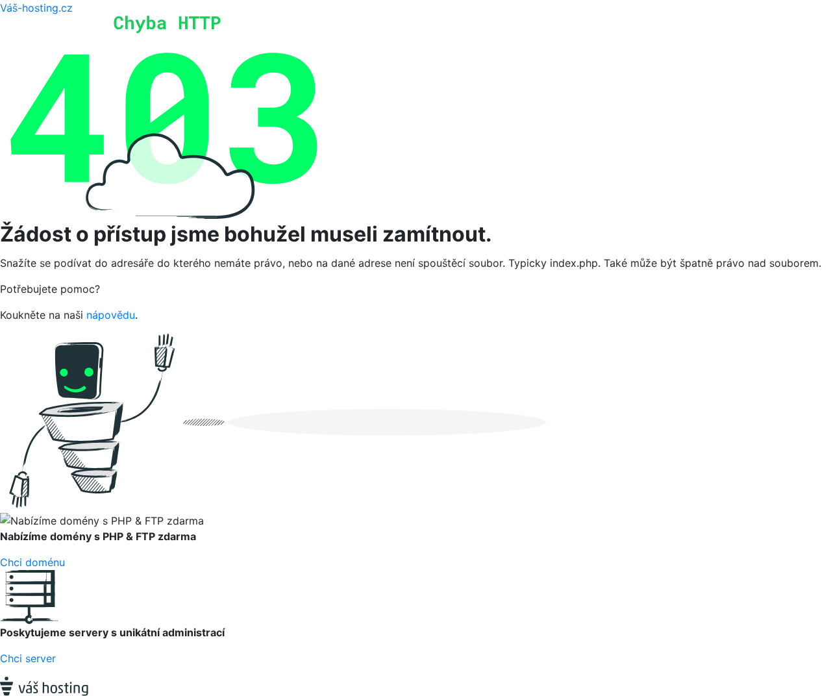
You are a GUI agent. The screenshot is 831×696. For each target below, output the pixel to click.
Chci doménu (32, 562)
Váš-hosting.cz (36, 7)
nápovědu (110, 314)
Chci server (28, 658)
